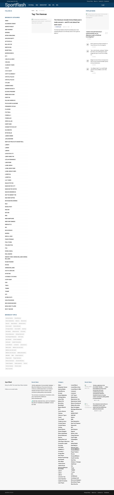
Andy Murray (9, 29)
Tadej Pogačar (9, 363)
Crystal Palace (9, 79)
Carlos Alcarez (9, 59)
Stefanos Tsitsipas (11, 276)
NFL (53, 5)
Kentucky (8, 342)
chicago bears (9, 328)
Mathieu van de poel (11, 352)
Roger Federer (9, 261)
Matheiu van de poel (18, 347)
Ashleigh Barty (9, 38)
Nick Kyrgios (8, 230)
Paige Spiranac (9, 239)
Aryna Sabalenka (10, 35)
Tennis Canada (9, 366)
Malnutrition (9, 183)
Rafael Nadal (9, 251)
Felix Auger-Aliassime (11, 103)
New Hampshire (9, 218)
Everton (7, 97)
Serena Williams (10, 267)
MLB (37, 5)
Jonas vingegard (17, 339)
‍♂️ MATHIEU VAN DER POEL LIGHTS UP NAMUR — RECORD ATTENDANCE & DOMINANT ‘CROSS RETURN (44, 402)
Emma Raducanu (10, 94)
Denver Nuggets (10, 88)
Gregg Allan (8, 121)
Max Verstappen (10, 197)
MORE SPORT (43, 5)
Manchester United (11, 189)
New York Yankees (10, 221)
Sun (6, 282)
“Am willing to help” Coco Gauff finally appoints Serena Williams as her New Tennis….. (99, 69)
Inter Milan (8, 133)
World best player (10, 306)
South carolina (9, 270)
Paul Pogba (8, 242)
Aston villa (8, 41)
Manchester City (10, 186)
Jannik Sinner (9, 136)
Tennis (25, 363)
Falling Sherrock (10, 100)
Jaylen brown (9, 138)
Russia (7, 264)
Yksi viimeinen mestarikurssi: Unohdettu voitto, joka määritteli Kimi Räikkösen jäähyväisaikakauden (43, 396)
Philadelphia (9, 245)
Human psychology (11, 127)
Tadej (6, 285)
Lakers (7, 147)
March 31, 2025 (66, 26)
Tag (36, 10)
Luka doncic (24, 344)
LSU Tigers (8, 180)
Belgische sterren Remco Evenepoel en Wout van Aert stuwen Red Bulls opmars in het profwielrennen (99, 61)
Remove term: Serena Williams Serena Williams (16, 257)
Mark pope (8, 347)
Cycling (7, 82)
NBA (50, 5)
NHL (57, 5)
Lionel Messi (8, 165)
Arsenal (7, 32)
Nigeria (7, 233)
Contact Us (101, 1)
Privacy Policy (90, 1)
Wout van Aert (9, 368)
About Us (96, 1)
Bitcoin (7, 323)
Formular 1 (8, 118)
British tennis (22, 323)
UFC (6, 294)
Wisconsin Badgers (10, 303)
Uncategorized (9, 300)
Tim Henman (42, 10)
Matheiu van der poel (11, 350)
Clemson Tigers (9, 65)
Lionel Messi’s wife (10, 171)
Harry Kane (8, 124)
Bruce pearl (8, 326)
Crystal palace (9, 76)
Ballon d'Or (8, 44)
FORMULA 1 (8, 115)
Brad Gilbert (14, 323)
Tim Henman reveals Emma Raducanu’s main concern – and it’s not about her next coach (68, 22)
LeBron (7, 150)
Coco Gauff (8, 70)
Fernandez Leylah (10, 106)
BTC (6, 56)
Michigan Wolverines (11, 200)
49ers (6, 20)
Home (33, 10)
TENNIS (7, 288)
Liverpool (8, 174)
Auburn (17, 320)
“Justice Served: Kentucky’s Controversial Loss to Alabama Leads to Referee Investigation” (94, 34)
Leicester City (9, 153)
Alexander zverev (10, 23)
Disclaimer (106, 1)
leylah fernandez (10, 159)
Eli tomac (23, 331)
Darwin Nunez (9, 85)
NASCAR (7, 209)
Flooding (7, 109)
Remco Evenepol (10, 360)
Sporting (8, 273)
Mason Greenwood (10, 192)
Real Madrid (8, 254)
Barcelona (8, 47)
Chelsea (7, 62)
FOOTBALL (31, 5)
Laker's (7, 144)
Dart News (8, 331)
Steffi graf (8, 279)
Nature (7, 212)
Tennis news (18, 366)
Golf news (20, 336)
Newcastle (8, 224)
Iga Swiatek (8, 130)
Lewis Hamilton (9, 156)
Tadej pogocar (18, 363)
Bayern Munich (9, 53)
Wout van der (9, 309)
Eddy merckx (16, 331)
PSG (6, 248)
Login (102, 5)
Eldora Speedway (10, 91)
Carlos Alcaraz (16, 326)
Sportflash (15, 5)
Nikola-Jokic (9, 236)
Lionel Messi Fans (10, 168)
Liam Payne (8, 162)
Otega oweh (8, 358)
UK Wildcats (8, 297)
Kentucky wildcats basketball (14, 141)
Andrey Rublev (9, 26)
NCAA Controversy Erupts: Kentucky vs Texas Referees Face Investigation (99, 44)
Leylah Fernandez (16, 342)
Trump (7, 291)
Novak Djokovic (19, 355)
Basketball (8, 50)
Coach (7, 68)
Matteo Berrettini (10, 195)
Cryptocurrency (10, 74)
